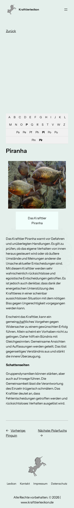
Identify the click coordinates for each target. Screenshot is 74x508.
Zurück (11, 31)
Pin (33, 140)
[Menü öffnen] (66, 9)
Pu (56, 132)
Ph (37, 132)
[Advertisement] (37, 74)
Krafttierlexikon (29, 9)
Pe (24, 132)
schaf (21, 322)
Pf (30, 132)
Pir (40, 140)
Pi (43, 132)
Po (49, 132)
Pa (17, 132)
